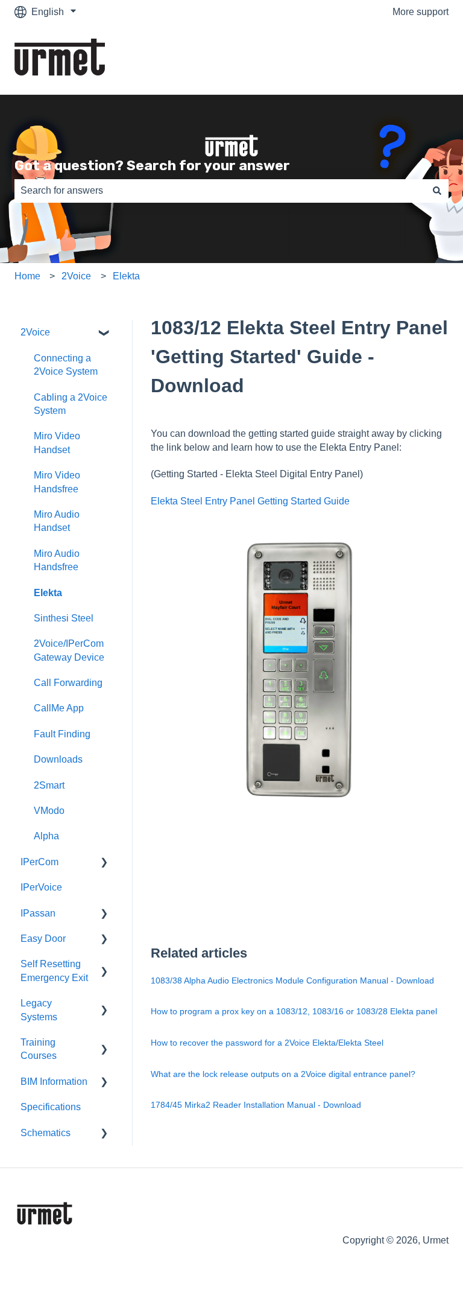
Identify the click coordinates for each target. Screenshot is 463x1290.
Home (27, 276)
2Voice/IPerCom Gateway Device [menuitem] (69, 650)
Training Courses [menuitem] (38, 1049)
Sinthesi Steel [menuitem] (63, 618)
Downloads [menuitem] (58, 759)
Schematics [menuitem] (45, 1133)
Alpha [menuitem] (46, 836)
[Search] (437, 190)
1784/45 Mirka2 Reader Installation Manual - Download (256, 1105)
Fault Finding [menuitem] (62, 734)
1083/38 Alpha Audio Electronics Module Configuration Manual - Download (292, 980)
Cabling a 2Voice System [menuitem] (70, 404)
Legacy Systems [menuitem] (38, 1010)
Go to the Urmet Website (384, 59)
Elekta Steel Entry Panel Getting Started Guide (250, 501)
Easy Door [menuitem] (43, 938)
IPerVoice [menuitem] (41, 887)
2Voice (76, 276)
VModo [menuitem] (49, 810)
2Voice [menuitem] (35, 332)
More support (420, 12)
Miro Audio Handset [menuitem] (57, 521)
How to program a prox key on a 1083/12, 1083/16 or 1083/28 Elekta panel (294, 1011)
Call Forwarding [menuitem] (68, 683)
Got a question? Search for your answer (152, 165)
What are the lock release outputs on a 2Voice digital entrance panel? (283, 1074)
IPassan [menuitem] (37, 913)
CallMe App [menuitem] (59, 708)
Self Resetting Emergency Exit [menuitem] (54, 970)
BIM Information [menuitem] (53, 1081)
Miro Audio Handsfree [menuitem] (57, 560)
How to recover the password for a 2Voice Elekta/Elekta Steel (267, 1042)
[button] (104, 333)
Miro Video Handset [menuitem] (57, 442)
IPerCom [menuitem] (39, 862)
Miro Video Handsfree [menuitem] (57, 482)
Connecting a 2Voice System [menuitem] (66, 365)
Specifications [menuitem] (50, 1107)
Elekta (126, 276)
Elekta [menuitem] (48, 593)
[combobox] (220, 190)
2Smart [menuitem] (49, 785)
